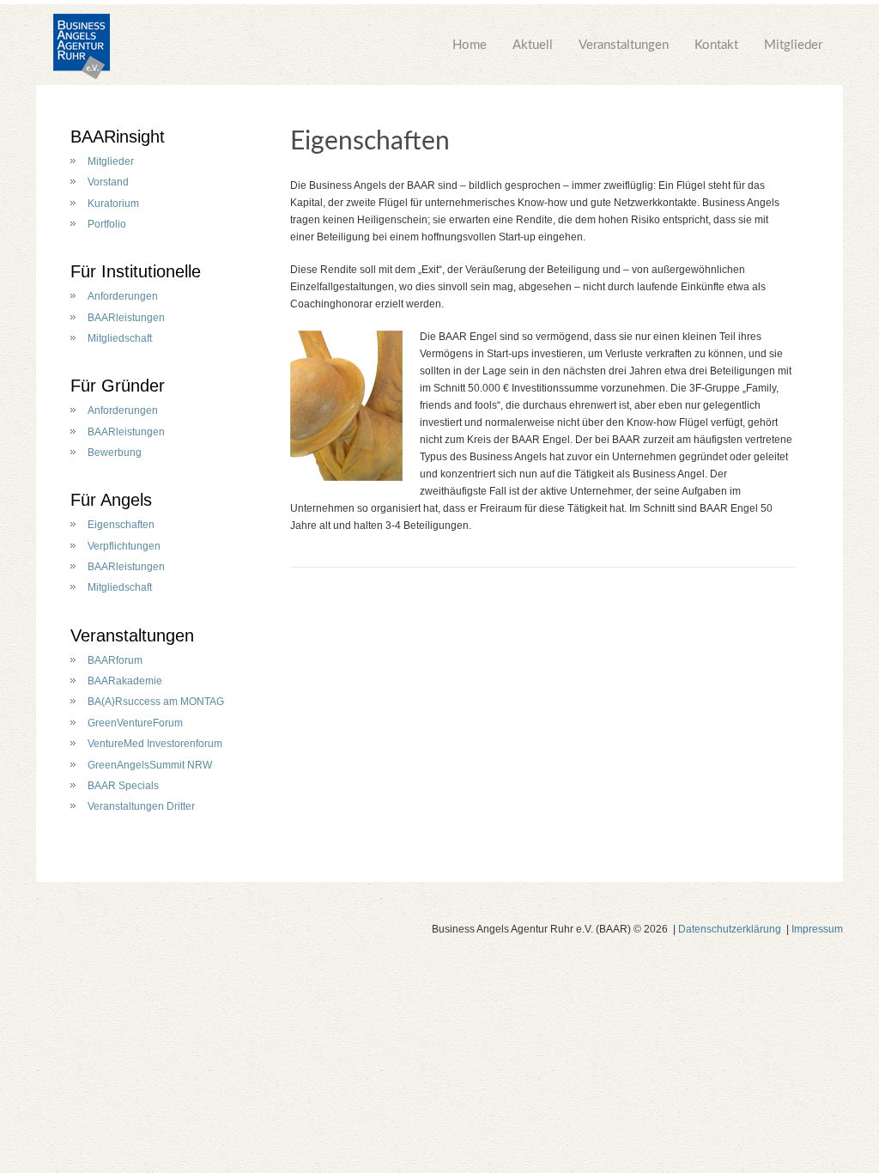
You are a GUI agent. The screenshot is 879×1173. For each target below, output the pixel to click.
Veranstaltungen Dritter (141, 806)
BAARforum (115, 660)
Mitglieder (793, 45)
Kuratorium (113, 204)
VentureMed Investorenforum (155, 744)
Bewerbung (115, 453)
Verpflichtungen (124, 546)
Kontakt (716, 45)
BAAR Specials (123, 786)
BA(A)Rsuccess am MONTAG (156, 702)
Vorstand (108, 182)
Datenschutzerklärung (729, 929)
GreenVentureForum (135, 723)
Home (469, 45)
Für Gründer (117, 385)
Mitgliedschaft (120, 338)
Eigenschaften (121, 525)
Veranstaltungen (624, 45)
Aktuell (532, 45)
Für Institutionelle (135, 271)
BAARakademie (125, 681)
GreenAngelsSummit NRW (150, 765)
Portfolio (107, 224)
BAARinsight (117, 136)
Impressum (817, 929)
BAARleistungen (126, 318)
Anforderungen (123, 296)
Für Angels (111, 499)
